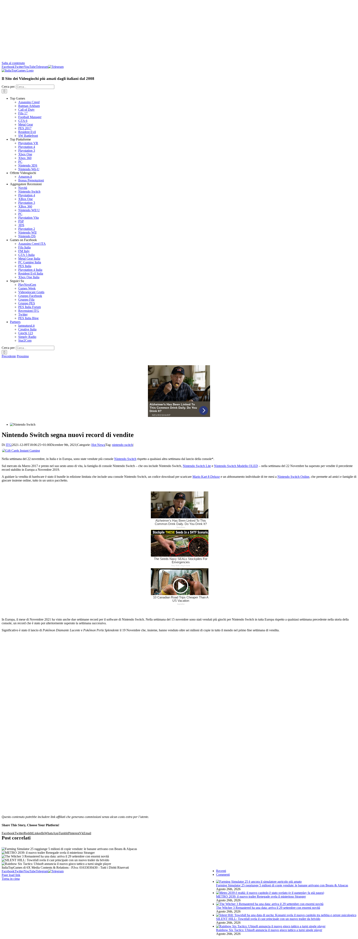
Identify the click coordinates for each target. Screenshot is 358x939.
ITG (8, 445)
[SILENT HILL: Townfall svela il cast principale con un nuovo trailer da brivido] (286, 915)
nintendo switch (122, 445)
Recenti (221, 871)
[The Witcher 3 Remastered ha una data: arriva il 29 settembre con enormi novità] (269, 904)
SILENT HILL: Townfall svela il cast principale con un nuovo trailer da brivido (268, 919)
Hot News (98, 445)
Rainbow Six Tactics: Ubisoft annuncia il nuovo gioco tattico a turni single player (269, 930)
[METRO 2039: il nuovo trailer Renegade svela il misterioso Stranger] (270, 893)
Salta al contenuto (13, 63)
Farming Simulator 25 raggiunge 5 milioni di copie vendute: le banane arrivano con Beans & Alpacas (282, 885)
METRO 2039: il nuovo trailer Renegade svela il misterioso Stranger (261, 896)
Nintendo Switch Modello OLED (236, 466)
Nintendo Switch (125, 459)
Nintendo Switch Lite (197, 466)
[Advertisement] (179, 31)
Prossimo (23, 356)
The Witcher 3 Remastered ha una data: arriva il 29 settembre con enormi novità (268, 907)
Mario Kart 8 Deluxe (206, 476)
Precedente (9, 356)
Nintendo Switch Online (293, 476)
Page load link (11, 875)
